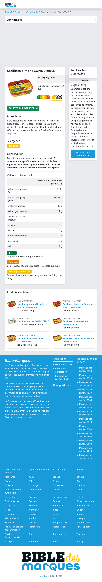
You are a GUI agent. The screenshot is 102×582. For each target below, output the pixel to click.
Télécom (80, 534)
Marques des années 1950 (85, 406)
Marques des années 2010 (85, 449)
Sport (31, 534)
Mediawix (44, 576)
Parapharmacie (60, 522)
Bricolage (33, 485)
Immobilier (58, 505)
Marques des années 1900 (85, 369)
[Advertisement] (51, 43)
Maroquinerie (12, 518)
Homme (33, 505)
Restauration (59, 526)
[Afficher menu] (93, 4)
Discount (33, 497)
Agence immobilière (39, 469)
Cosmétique (35, 489)
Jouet (55, 509)
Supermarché (59, 534)
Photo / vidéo (83, 522)
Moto (55, 518)
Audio (32, 476)
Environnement (12, 501)
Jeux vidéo (34, 509)
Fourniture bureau (85, 501)
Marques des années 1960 (85, 413)
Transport (10, 541)
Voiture (56, 541)
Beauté (8, 481)
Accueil (8, 12)
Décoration (10, 497)
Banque (80, 476)
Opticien (33, 522)
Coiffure (80, 485)
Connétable (32, 12)
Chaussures (58, 485)
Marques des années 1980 (85, 428)
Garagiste (10, 505)
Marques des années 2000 (85, 442)
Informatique (83, 505)
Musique (80, 518)
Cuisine (56, 489)
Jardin (8, 509)
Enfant (79, 497)
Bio (78, 481)
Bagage (56, 476)
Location (33, 514)
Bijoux (56, 481)
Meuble (32, 518)
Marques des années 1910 (85, 377)
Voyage (80, 541)
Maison (80, 514)
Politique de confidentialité (62, 377)
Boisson (9, 485)
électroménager (61, 497)
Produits (19, 12)
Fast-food (33, 501)
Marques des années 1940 (85, 398)
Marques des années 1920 (85, 384)
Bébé (31, 481)
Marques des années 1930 (85, 391)
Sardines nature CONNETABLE (33, 321)
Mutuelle (9, 522)
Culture (80, 489)
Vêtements (34, 541)
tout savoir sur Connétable (83, 154)
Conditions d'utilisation (61, 370)
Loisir (55, 514)
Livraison (9, 514)
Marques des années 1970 (85, 420)
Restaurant (34, 526)
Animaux (80, 469)
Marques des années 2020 (85, 457)
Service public (83, 526)
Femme (56, 501)
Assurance (10, 476)
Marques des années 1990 (85, 435)
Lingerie (80, 509)
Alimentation (59, 469)
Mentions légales (63, 364)
